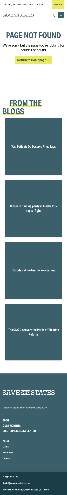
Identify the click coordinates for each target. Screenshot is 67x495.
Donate (58, 4)
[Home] (33, 392)
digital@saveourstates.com (16, 483)
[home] (18, 15)
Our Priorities (12, 425)
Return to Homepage (32, 60)
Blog (6, 420)
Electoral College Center (19, 431)
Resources (8, 452)
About (6, 441)
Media (6, 446)
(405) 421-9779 (10, 476)
